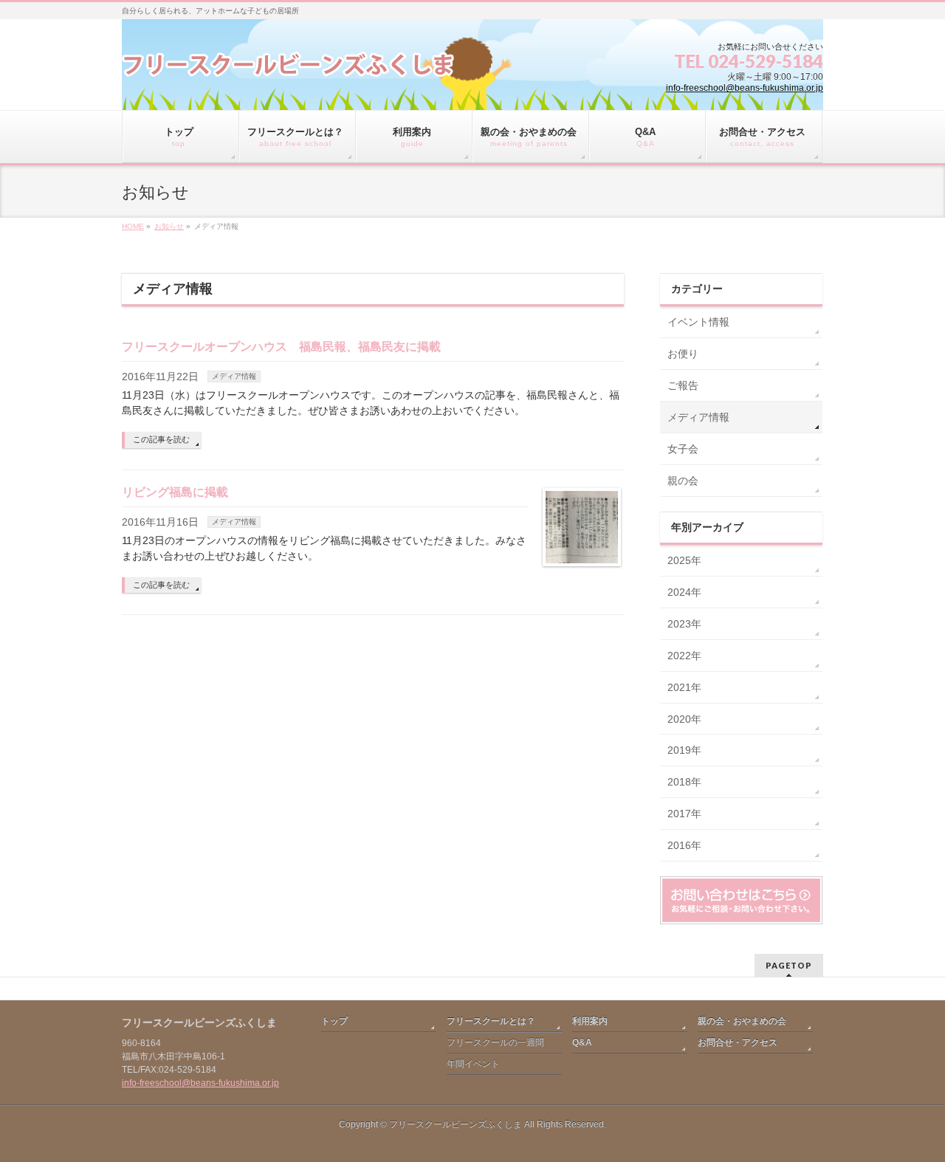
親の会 (682, 481)
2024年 (684, 592)
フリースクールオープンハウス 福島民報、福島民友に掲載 (281, 346)
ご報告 (682, 385)
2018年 (684, 782)
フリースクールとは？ (491, 1021)
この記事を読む (161, 439)
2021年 (684, 687)
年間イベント (473, 1064)
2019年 (684, 750)
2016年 (684, 845)
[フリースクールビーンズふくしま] (288, 71)
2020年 (684, 719)
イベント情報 (698, 322)
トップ (334, 1021)
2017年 (684, 813)
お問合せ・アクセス (737, 1042)
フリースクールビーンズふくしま (455, 1124)
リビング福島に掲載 (175, 492)
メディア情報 (234, 376)
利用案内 (590, 1021)
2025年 (684, 560)
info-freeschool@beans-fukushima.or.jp (744, 88)
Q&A (582, 1042)
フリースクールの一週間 (495, 1042)
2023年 (684, 624)
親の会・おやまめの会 (742, 1021)
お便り (682, 354)
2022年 (684, 655)
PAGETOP (789, 965)
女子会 (682, 449)
